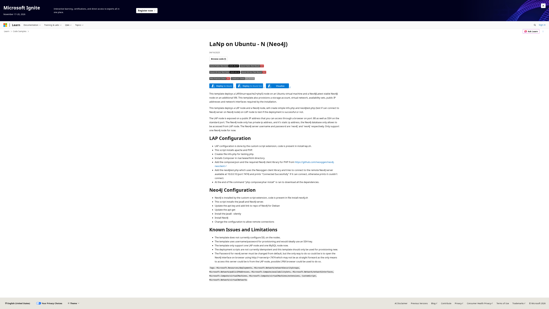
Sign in (542, 24)
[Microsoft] (5, 25)
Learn (6, 31)
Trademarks (518, 303)
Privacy (458, 303)
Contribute (446, 303)
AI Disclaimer (401, 303)
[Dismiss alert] (543, 5)
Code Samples (19, 31)
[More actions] (543, 31)
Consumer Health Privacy (479, 303)
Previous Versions (419, 303)
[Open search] (535, 25)
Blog (433, 303)
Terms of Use (503, 303)
